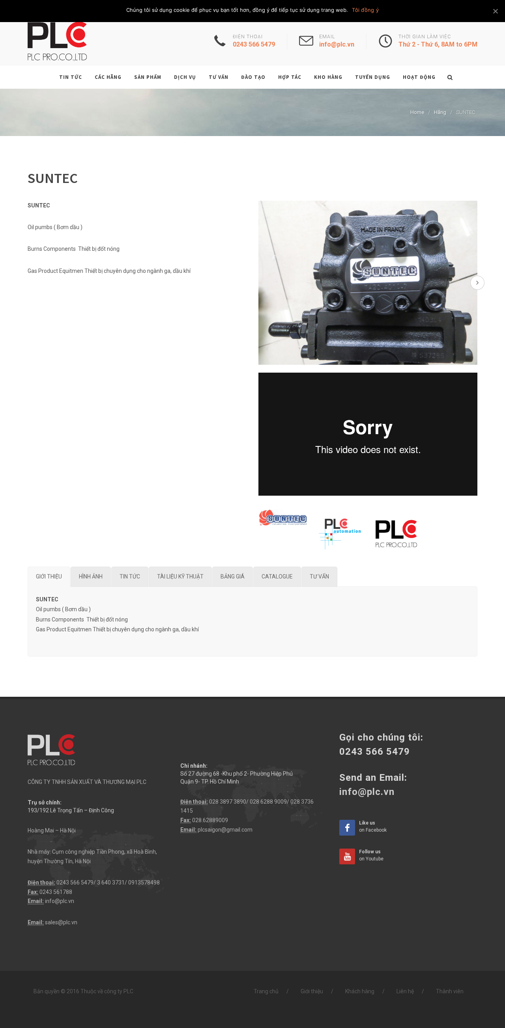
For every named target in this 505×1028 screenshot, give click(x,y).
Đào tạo (253, 77)
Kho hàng (328, 77)
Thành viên (450, 991)
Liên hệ (405, 991)
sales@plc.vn (61, 922)
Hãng (440, 112)
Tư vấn (218, 77)
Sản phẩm (147, 77)
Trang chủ (266, 991)
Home (417, 112)
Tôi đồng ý (365, 10)
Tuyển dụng (372, 77)
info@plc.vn (59, 901)
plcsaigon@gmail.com (225, 830)
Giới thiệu (312, 991)
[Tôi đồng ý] (495, 11)
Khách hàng (359, 991)
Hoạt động (419, 77)
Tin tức (70, 77)
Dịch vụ (185, 77)
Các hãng (108, 77)
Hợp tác (289, 77)
